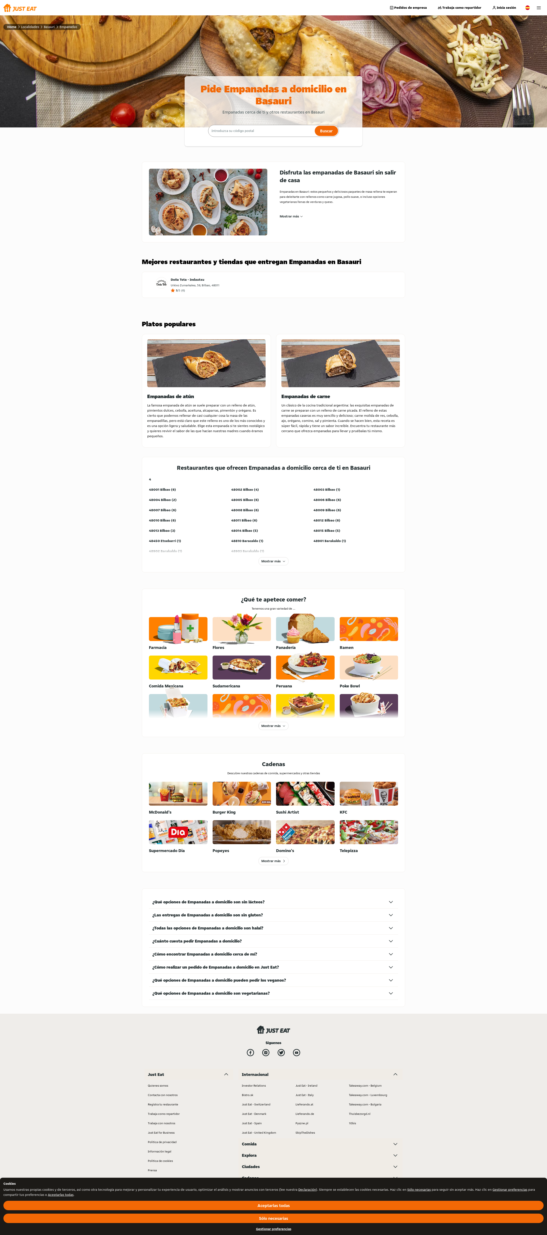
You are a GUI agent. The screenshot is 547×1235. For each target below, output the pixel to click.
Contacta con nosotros (163, 1095)
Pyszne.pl (302, 1123)
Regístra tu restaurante (163, 1104)
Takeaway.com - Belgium (365, 1085)
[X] (281, 1052)
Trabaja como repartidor (461, 7)
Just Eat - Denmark (254, 1114)
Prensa (152, 1170)
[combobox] (261, 130)
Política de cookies (160, 1161)
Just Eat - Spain (252, 1123)
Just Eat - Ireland (306, 1085)
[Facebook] (250, 1052)
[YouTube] (296, 1052)
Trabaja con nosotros (161, 1123)
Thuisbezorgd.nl (360, 1114)
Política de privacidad (162, 1142)
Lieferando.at (304, 1104)
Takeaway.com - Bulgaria (365, 1104)
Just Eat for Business (161, 1133)
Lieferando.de (305, 1114)
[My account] (539, 8)
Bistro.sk (247, 1095)
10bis (352, 1123)
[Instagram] (266, 1052)
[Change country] (527, 8)
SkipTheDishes (305, 1133)
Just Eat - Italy (305, 1095)
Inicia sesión (506, 7)
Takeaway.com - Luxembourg (368, 1095)
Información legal (159, 1151)
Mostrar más (289, 216)
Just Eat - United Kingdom (259, 1133)
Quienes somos (158, 1085)
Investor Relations (254, 1085)
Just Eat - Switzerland (256, 1104)
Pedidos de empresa (410, 7)
